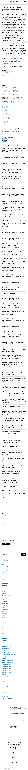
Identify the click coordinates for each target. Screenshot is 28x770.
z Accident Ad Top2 (6, 668)
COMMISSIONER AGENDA (15, 726)
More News (4, 625)
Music (3, 632)
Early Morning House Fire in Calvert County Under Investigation (14, 215)
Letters (3, 621)
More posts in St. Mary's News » (20, 331)
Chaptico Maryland (14, 1)
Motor (3, 628)
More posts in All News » (21, 145)
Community (4, 587)
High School (4, 613)
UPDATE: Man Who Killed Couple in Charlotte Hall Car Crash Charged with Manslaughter (13, 60)
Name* (3, 513)
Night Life (4, 634)
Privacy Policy (5, 696)
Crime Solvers (5, 593)
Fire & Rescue (5, 605)
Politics (3, 642)
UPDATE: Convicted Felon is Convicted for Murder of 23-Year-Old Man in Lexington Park (13, 276)
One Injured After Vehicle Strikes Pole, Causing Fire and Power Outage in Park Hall (14, 386)
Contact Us (4, 690)
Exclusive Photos (6, 603)
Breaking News (5, 571)
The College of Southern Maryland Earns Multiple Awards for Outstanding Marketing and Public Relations (14, 208)
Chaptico (4, 579)
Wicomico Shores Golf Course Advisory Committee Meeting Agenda (18, 708)
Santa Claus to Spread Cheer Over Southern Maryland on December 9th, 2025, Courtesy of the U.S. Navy (14, 150)
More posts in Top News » (21, 369)
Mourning (4, 630)
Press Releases (5, 644)
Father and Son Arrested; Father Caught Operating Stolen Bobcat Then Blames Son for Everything (13, 195)
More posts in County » (22, 220)
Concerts (4, 688)
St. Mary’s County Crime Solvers (9, 654)
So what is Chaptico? (7, 698)
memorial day (5, 623)
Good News (4, 611)
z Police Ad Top (5, 678)
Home (14, 752)
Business (4, 573)
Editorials (4, 597)
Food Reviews (5, 609)
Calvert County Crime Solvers (9, 575)
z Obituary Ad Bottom (7, 672)
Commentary (5, 585)
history (3, 615)
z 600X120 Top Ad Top (7, 662)
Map (3, 694)
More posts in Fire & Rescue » (21, 258)
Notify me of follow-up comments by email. (10, 535)
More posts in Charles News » (21, 183)
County (3, 589)
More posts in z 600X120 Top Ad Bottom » (18, 408)
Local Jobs (4, 692)
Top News (4, 656)
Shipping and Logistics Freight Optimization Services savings (14, 768)
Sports (3, 650)
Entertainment (5, 601)
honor (3, 617)
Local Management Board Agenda (17, 713)
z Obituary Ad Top (6, 674)
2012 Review (5, 560)
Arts (3, 568)
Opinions (4, 640)
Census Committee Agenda (15, 732)
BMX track (4, 684)
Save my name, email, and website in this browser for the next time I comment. (13, 530)
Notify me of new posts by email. (8, 540)
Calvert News (5, 577)
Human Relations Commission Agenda (18, 720)
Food (3, 607)
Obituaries (4, 638)
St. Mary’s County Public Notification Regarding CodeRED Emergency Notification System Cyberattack (12, 178)
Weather (4, 658)
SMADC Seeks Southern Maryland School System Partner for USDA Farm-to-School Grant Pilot (13, 157)
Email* (3, 518)
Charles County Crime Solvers (9, 581)
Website (3, 522)
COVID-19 (4, 591)
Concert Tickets (5, 686)
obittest (4, 636)
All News (4, 564)
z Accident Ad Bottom (7, 664)
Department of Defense (7, 595)
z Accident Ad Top (6, 666)
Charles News (5, 583)
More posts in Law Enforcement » (20, 295)
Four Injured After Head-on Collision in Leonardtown (12, 282)
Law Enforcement (6, 619)
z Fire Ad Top (5, 670)
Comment (3, 497)
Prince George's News (7, 646)
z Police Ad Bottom (6, 676)
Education (4, 599)
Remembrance (5, 648)
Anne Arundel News (6, 566)
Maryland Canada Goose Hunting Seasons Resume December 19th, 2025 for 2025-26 (13, 202)
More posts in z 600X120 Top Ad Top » (19, 448)
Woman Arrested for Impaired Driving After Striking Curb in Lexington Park (14, 288)
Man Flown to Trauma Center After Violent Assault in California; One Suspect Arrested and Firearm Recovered (14, 268)
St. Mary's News (5, 652)
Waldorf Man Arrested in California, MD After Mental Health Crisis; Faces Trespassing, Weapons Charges (13, 170)
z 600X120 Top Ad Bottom (8, 660)
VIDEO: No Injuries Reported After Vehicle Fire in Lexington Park (13, 164)
